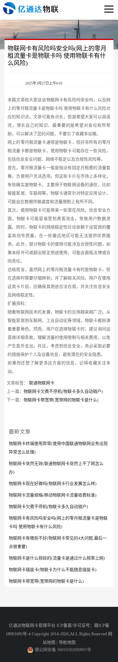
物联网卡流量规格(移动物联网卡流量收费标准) (53, 495)
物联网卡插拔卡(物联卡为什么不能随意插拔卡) (53, 569)
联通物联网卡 (41, 383)
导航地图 (67, 642)
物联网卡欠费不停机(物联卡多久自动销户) (63, 391)
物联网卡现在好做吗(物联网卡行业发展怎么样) (53, 483)
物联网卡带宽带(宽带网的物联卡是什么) (61, 400)
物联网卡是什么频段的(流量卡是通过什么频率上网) (57, 558)
